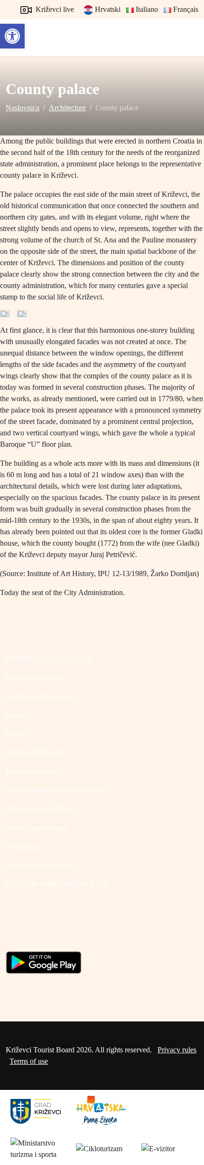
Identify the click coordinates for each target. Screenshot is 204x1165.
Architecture (67, 108)
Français (184, 9)
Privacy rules (177, 1050)
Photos (16, 715)
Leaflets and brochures (40, 697)
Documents (23, 847)
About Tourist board (36, 828)
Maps (14, 734)
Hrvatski (107, 9)
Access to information (38, 865)
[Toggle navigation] (187, 37)
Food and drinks (30, 772)
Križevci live (54, 9)
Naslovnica (22, 108)
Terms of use (28, 1061)
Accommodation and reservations (56, 790)
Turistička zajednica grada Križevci (27, 33)
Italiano (146, 9)
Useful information (34, 678)
